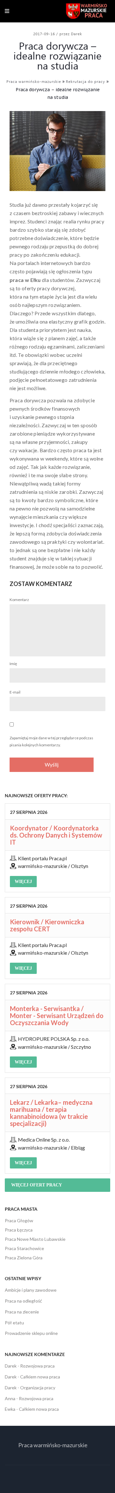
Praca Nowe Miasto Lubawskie (35, 1239)
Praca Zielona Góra (23, 1257)
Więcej (23, 881)
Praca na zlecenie (22, 1311)
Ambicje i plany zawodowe (31, 1290)
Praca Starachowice (24, 1248)
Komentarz (19, 599)
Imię (13, 663)
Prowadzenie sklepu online (31, 1333)
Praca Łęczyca (19, 1229)
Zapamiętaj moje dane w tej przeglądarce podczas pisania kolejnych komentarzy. (51, 741)
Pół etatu (14, 1322)
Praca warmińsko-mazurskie (33, 81)
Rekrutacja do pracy (85, 81)
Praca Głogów (19, 1220)
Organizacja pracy (37, 1387)
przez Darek (70, 33)
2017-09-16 (44, 33)
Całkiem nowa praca (40, 1376)
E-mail (15, 692)
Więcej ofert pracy (36, 1185)
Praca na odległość (23, 1301)
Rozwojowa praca (37, 1366)
